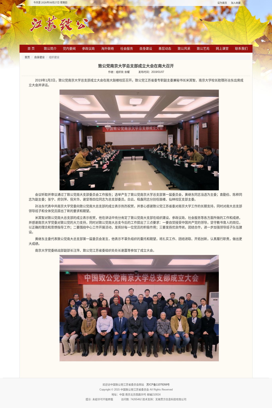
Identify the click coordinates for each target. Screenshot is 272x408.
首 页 (31, 48)
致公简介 (50, 48)
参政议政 (88, 48)
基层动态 (165, 48)
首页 (27, 57)
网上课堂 (222, 48)
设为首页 (222, 3)
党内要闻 (69, 48)
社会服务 (126, 48)
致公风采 (184, 48)
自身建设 (145, 48)
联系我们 (241, 48)
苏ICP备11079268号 (158, 384)
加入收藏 (236, 3)
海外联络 (107, 48)
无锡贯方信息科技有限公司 (170, 399)
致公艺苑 (203, 48)
